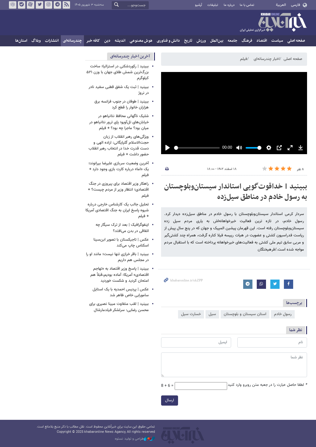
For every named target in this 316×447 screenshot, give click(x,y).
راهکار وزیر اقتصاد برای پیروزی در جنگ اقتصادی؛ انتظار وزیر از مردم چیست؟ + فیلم (118, 190)
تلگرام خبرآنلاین (57, 5)
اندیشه (120, 40)
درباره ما (229, 5)
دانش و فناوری (168, 40)
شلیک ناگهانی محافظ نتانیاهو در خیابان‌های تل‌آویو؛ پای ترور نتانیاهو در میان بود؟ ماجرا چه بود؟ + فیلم (119, 122)
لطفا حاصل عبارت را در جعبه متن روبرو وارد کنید (267, 385)
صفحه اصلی (296, 40)
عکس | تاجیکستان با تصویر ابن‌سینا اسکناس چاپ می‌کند (121, 243)
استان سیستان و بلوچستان (245, 314)
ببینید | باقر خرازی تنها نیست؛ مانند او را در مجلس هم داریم (117, 257)
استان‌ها (21, 40)
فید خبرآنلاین (66, 5)
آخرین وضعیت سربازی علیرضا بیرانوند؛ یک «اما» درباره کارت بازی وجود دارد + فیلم (119, 169)
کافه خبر (93, 40)
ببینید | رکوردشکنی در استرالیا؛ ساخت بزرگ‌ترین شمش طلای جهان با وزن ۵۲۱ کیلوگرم (118, 72)
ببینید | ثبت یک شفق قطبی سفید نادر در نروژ (119, 90)
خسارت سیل (191, 314)
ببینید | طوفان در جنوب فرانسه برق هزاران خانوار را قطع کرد (121, 105)
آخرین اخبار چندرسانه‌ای (130, 56)
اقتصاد (261, 40)
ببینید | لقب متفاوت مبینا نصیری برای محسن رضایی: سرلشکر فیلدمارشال (119, 307)
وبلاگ (36, 40)
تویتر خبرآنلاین (39, 5)
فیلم (243, 59)
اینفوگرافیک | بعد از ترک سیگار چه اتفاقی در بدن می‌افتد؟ (122, 228)
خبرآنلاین (273, 23)
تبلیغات (212, 5)
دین (107, 40)
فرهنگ (247, 40)
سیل (212, 314)
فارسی (295, 5)
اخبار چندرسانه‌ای (267, 59)
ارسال (169, 400)
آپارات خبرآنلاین (30, 5)
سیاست (277, 40)
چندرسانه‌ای (72, 40)
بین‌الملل (216, 40)
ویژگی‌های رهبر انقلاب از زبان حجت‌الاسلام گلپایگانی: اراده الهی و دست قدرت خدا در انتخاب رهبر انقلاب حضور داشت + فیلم (119, 146)
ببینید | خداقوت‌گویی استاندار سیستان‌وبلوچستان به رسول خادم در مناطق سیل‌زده (235, 191)
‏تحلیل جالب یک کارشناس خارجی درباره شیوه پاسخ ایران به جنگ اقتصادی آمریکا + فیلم (117, 210)
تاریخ (188, 40)
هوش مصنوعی (141, 40)
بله (21, 5)
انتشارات (52, 40)
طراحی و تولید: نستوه (129, 438)
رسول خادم (283, 314)
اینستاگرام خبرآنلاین (48, 5)
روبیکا (12, 5)
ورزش (201, 40)
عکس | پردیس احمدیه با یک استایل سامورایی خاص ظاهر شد (121, 292)
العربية (281, 5)
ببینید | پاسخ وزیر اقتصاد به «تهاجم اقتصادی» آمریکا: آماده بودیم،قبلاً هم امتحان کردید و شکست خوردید (119, 275)
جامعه (232, 40)
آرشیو (198, 5)
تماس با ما (247, 5)
